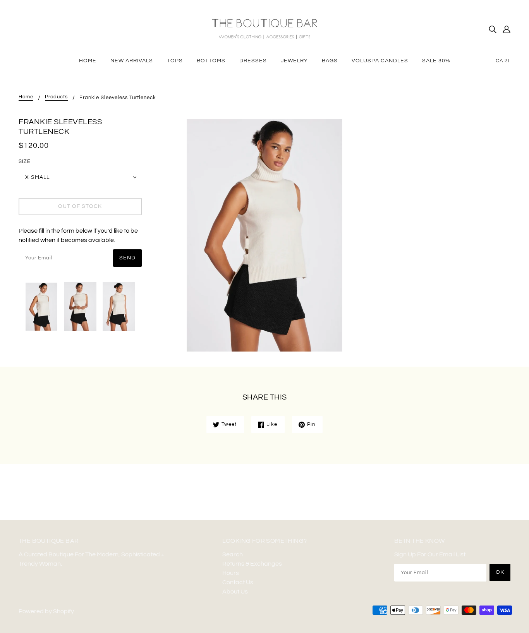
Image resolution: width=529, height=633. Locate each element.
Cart (503, 60)
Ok (500, 572)
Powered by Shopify (46, 611)
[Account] (507, 29)
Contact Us (237, 582)
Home (26, 96)
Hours (230, 573)
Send (127, 258)
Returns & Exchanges (252, 564)
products (56, 96)
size (25, 161)
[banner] (264, 29)
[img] (493, 29)
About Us (235, 591)
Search (232, 554)
